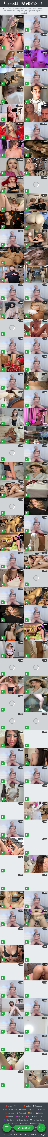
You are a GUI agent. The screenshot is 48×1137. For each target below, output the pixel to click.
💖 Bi (27, 1116)
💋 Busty (9, 1116)
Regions (16, 1135)
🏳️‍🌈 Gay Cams (9, 1120)
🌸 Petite (39, 1113)
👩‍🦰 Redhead (21, 1113)
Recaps (27, 1135)
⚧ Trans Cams (22, 1120)
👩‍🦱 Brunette (9, 1113)
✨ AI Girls (23, 1123)
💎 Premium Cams (37, 1120)
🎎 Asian (8, 1106)
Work (22, 1135)
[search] (41, 1128)
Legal (43, 1135)
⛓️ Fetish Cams (11, 1123)
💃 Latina (27, 1106)
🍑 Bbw (31, 1113)
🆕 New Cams (37, 1116)
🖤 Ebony (17, 1106)
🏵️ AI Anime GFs (36, 1123)
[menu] (6, 1128)
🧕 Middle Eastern (10, 1109)
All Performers (35, 1135)
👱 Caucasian (38, 1106)
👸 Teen (32, 1109)
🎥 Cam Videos (36, 1127)
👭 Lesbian (19, 1116)
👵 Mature (23, 1109)
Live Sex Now (24, 1128)
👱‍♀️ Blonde (41, 1109)
